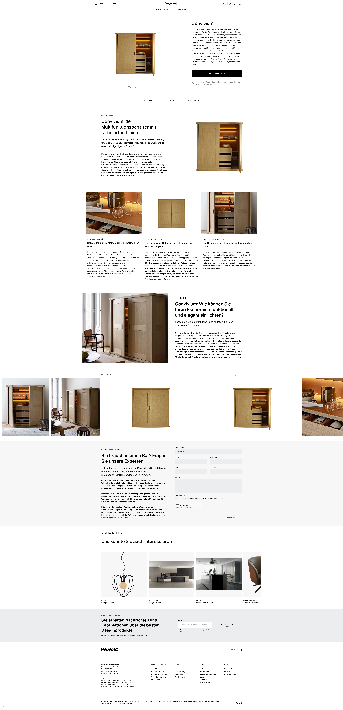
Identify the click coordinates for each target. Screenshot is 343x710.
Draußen (203, 680)
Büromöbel (204, 672)
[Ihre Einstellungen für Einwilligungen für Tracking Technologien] (3, 707)
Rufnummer (214, 467)
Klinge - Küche (155, 603)
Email (180, 620)
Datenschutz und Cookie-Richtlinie (185, 701)
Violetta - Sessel (250, 603)
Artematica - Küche (204, 603)
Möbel (174, 10)
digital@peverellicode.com (115, 673)
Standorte (228, 669)
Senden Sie (230, 518)
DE (246, 4)
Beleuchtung (205, 682)
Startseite (160, 10)
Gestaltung (180, 672)
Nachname (213, 457)
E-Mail (177, 467)
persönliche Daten (217, 498)
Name (177, 457)
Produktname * (180, 447)
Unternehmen (230, 674)
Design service (157, 672)
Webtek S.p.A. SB (126, 703)
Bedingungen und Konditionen (209, 701)
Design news (180, 669)
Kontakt (227, 672)
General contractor (158, 674)
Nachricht (179, 477)
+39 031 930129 (109, 669)
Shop (168, 10)
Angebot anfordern (216, 73)
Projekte (154, 669)
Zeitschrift (179, 674)
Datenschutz (180, 496)
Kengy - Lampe (107, 603)
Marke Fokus (180, 677)
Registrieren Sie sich (227, 626)
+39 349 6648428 (111, 671)
